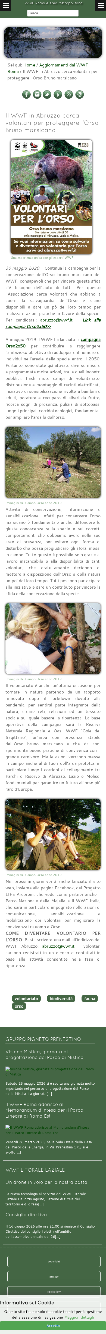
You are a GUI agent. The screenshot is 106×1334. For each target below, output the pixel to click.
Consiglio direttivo (26, 1214)
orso (19, 1006)
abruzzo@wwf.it (56, 320)
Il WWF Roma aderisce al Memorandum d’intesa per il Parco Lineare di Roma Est (44, 1110)
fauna (89, 998)
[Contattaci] (80, 98)
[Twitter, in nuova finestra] (47, 98)
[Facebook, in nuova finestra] (26, 98)
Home (29, 65)
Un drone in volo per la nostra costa (46, 1182)
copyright (54, 1261)
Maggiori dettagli (79, 1317)
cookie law (54, 1291)
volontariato (26, 998)
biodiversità (61, 998)
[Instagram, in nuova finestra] (37, 98)
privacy (53, 1276)
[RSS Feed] (69, 98)
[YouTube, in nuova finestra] (58, 98)
